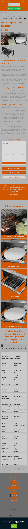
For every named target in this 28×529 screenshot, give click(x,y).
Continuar (14, 526)
